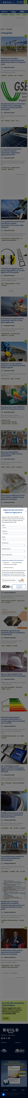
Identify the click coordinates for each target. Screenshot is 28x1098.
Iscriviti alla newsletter (19, 586)
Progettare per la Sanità (10, 564)
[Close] (26, 511)
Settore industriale (7, 554)
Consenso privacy (8, 567)
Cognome (4, 531)
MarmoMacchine (17, 562)
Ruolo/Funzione (6, 548)
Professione (5, 543)
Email (3, 537)
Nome (3, 525)
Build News (6, 562)
